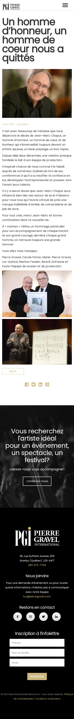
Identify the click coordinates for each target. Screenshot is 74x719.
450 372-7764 (37, 565)
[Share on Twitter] (33, 385)
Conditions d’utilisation (48, 698)
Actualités (22, 124)
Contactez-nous (37, 481)
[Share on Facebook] (26, 385)
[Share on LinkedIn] (40, 385)
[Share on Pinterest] (47, 385)
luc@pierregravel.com (37, 596)
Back (13, 371)
